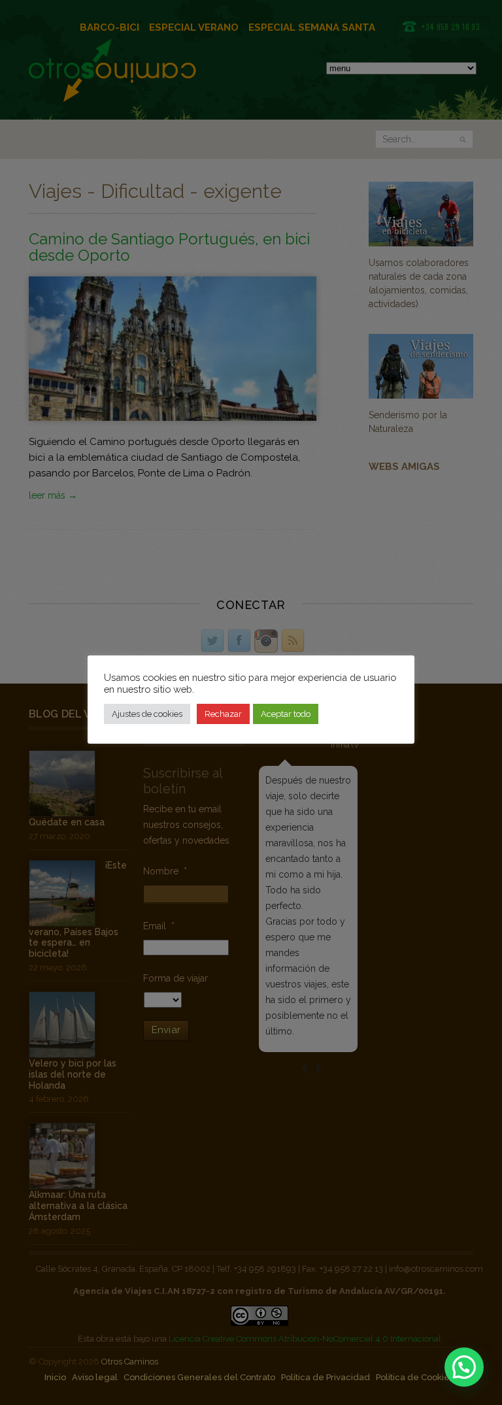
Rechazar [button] (223, 714)
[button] (464, 1367)
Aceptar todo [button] (285, 714)
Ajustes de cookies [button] (147, 714)
